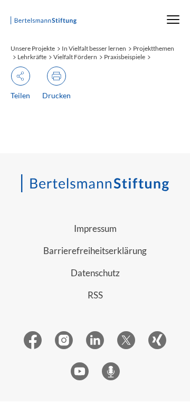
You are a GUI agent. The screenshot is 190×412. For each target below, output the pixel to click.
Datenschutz (95, 272)
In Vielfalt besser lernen (94, 48)
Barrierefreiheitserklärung (95, 250)
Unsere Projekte (33, 48)
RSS (95, 295)
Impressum (95, 228)
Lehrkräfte (31, 57)
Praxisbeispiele (124, 57)
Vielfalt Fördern (75, 57)
